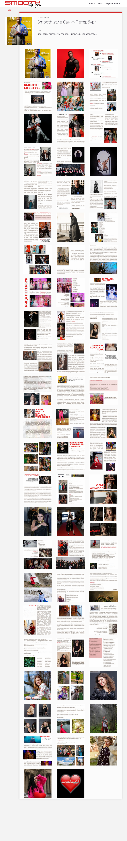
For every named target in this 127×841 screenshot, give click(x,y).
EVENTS (92, 3)
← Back (8, 10)
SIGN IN (117, 3)
